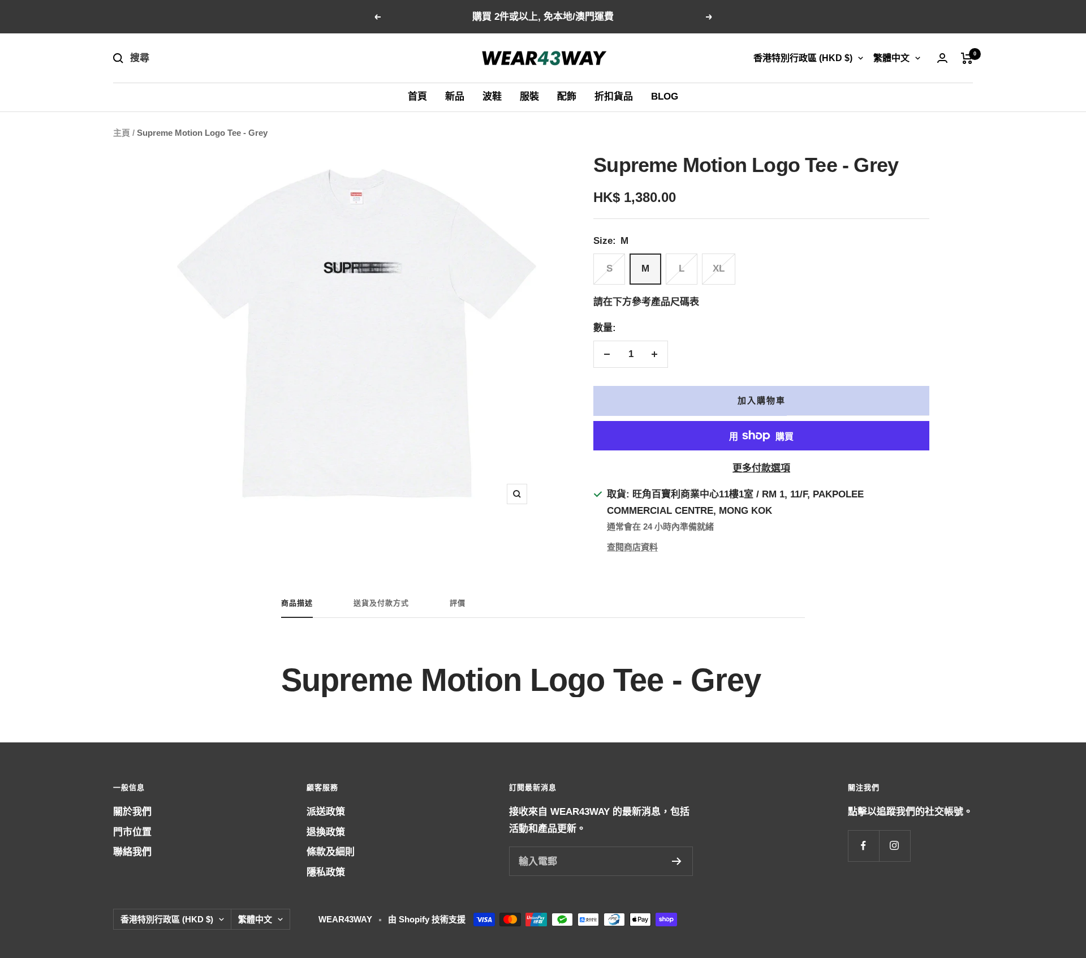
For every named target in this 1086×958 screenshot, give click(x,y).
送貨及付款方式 (381, 603)
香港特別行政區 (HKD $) (802, 58)
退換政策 (326, 832)
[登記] (677, 861)
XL (719, 268)
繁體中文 (891, 58)
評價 (458, 603)
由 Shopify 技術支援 (427, 919)
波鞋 (492, 96)
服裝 (529, 96)
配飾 (566, 96)
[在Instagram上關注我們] (894, 845)
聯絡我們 (132, 852)
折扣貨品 (613, 96)
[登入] (942, 58)
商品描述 (297, 603)
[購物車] (967, 58)
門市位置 (132, 832)
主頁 (121, 133)
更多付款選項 (761, 468)
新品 (454, 96)
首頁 (417, 96)
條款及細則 (331, 852)
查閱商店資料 (632, 547)
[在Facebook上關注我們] (863, 845)
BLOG (664, 96)
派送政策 (326, 811)
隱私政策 (326, 872)
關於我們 (132, 811)
